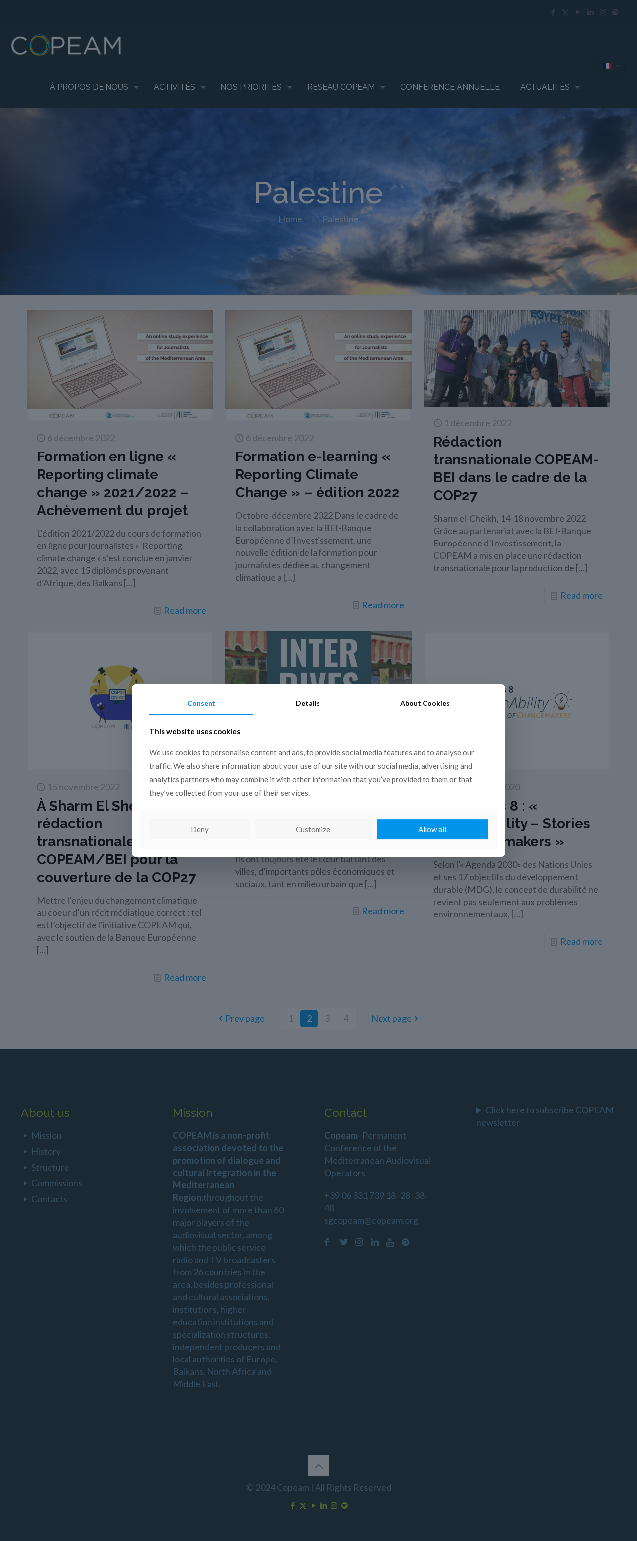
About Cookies (425, 703)
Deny (200, 829)
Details (308, 703)
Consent (201, 703)
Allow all (432, 829)
